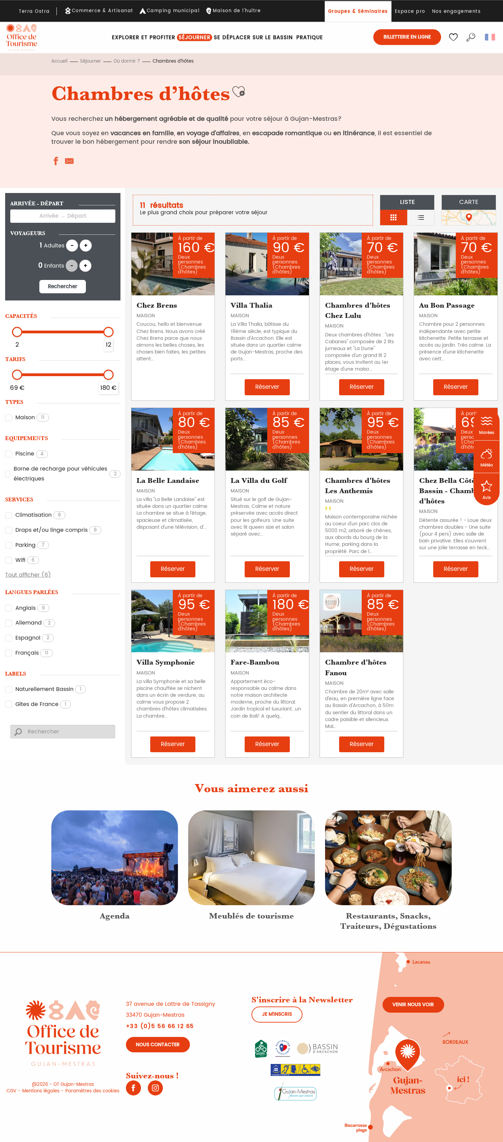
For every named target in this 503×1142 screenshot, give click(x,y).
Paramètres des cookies (92, 1091)
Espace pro (410, 11)
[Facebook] (133, 1090)
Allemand (33, 622)
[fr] (490, 37)
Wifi (25, 560)
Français (31, 653)
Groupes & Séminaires (358, 11)
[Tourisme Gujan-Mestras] (21, 37)
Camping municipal (173, 11)
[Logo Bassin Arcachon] (317, 1048)
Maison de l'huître (237, 11)
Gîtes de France (40, 704)
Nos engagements (456, 11)
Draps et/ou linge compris (56, 530)
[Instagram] (155, 1090)
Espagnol (32, 637)
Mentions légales (41, 1091)
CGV (11, 1091)
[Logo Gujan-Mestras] (295, 1090)
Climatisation (38, 515)
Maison (29, 417)
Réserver (267, 387)
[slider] (17, 332)
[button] (470, 36)
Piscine (29, 453)
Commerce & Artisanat (102, 11)
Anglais (30, 608)
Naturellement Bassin (48, 689)
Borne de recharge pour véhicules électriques (65, 473)
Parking (29, 545)
